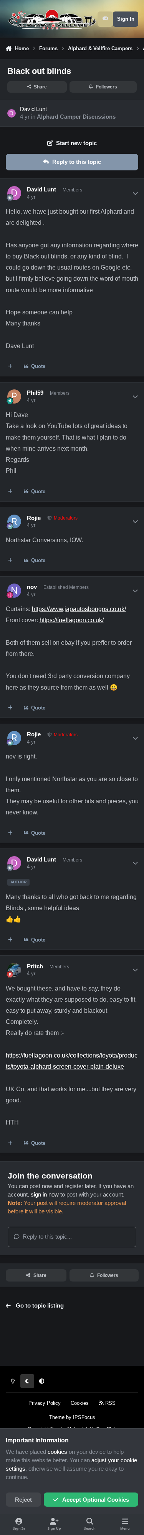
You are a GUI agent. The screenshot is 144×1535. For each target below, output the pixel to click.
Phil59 (35, 393)
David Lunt (33, 109)
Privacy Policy (44, 1403)
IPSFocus (84, 1417)
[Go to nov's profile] (14, 590)
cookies (57, 1452)
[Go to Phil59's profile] (14, 396)
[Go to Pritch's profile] (14, 970)
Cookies (80, 1403)
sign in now (45, 1195)
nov (32, 587)
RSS (110, 1403)
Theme (57, 1417)
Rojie (34, 518)
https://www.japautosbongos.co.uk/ (79, 608)
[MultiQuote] (10, 366)
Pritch (35, 966)
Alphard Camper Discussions (76, 117)
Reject (23, 1500)
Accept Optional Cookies (95, 1500)
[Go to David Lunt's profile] (11, 113)
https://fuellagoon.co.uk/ (72, 619)
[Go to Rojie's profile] (14, 521)
